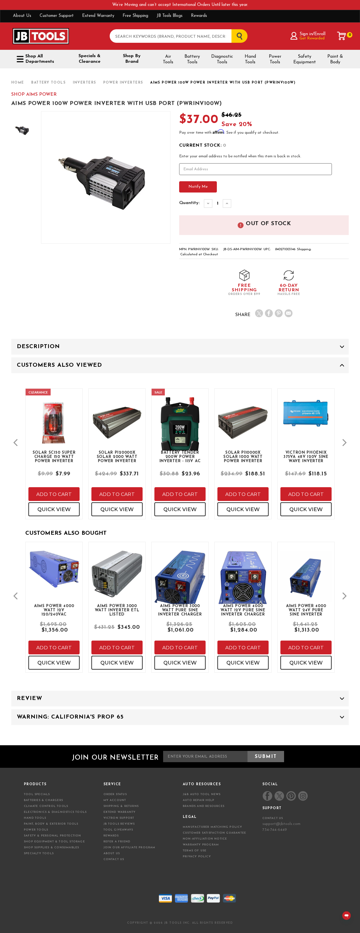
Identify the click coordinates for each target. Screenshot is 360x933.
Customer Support (57, 16)
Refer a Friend (117, 841)
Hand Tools (250, 59)
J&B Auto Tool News (202, 794)
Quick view (54, 509)
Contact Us (114, 859)
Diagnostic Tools (222, 59)
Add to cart (54, 494)
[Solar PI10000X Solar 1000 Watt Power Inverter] (243, 427)
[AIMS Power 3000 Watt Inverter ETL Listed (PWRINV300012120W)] (117, 579)
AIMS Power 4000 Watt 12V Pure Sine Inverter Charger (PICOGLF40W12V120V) (244, 610)
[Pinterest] (279, 313)
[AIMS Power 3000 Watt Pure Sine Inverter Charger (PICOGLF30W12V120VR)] (180, 585)
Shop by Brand (132, 59)
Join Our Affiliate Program (130, 847)
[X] (259, 313)
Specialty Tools (39, 853)
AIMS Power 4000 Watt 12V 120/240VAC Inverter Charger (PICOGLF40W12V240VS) (55, 610)
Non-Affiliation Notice (205, 838)
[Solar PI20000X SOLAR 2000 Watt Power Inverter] (117, 427)
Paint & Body (335, 59)
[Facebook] (269, 313)
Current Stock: (202, 145)
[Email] (288, 313)
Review (29, 698)
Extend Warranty (98, 16)
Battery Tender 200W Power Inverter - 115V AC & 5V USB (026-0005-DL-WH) (180, 456)
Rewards (199, 16)
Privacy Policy (197, 856)
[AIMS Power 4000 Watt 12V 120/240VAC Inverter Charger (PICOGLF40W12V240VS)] (54, 574)
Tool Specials (37, 794)
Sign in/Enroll (312, 34)
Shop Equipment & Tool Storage (54, 841)
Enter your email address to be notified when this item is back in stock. (240, 156)
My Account (115, 800)
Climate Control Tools (46, 806)
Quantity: (189, 203)
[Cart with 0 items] (341, 36)
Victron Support (119, 818)
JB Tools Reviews (119, 823)
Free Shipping (135, 16)
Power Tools (275, 59)
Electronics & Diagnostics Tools (55, 812)
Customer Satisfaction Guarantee (214, 832)
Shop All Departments (39, 59)
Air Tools (168, 59)
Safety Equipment (304, 59)
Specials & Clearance (89, 59)
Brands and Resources (203, 806)
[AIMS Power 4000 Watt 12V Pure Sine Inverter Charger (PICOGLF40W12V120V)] (243, 583)
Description (38, 347)
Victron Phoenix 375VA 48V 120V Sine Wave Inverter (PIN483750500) (306, 456)
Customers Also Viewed (59, 365)
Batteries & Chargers (43, 800)
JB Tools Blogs (170, 16)
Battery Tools (192, 59)
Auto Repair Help (198, 800)
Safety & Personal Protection (52, 835)
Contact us (272, 818)
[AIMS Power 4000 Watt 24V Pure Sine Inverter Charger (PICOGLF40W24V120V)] (306, 580)
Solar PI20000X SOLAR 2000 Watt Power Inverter (117, 456)
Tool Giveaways (118, 829)
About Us (22, 16)
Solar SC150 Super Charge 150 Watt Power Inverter (54, 456)
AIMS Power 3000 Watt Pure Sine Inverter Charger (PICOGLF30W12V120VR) (181, 610)
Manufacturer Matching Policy (212, 827)
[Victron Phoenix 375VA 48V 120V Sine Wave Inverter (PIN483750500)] (306, 418)
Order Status (115, 794)
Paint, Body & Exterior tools (51, 823)
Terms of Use (194, 850)
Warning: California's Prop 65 (70, 717)
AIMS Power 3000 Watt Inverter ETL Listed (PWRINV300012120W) (117, 610)
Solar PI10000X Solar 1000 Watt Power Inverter (243, 456)
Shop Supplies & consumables (51, 847)
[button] (15, 442)
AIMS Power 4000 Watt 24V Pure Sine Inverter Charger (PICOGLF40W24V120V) (307, 610)
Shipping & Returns (121, 806)
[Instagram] (303, 796)
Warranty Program (201, 844)
